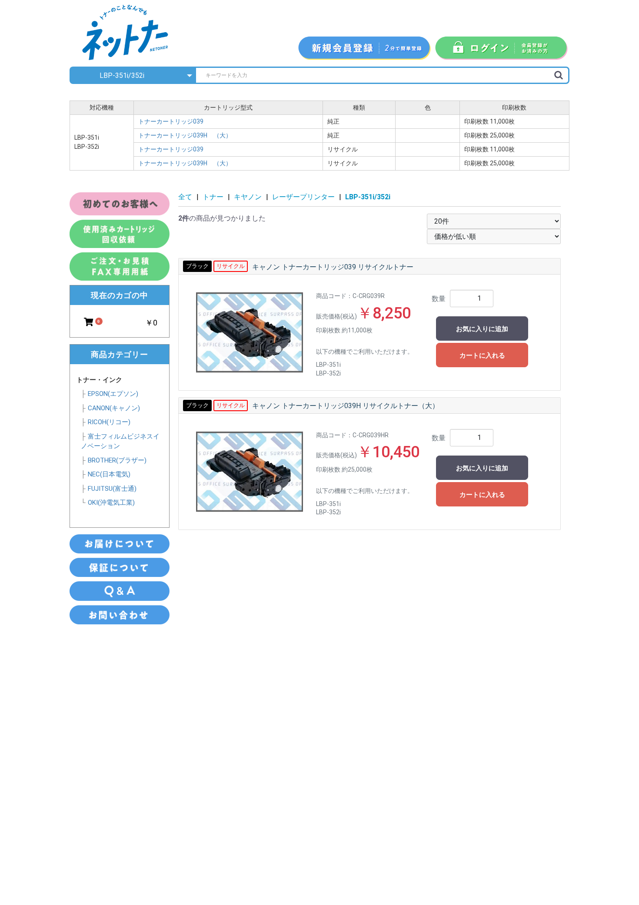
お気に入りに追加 (482, 329)
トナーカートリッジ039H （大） (185, 135)
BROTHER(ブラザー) (117, 460)
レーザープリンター (303, 197)
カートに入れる (482, 355)
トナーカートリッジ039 (174, 121)
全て (185, 197)
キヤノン (248, 197)
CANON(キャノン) (114, 408)
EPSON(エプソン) (113, 394)
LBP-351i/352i (367, 197)
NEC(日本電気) (109, 474)
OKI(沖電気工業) (111, 502)
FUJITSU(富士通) (112, 489)
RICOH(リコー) (109, 422)
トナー (213, 197)
